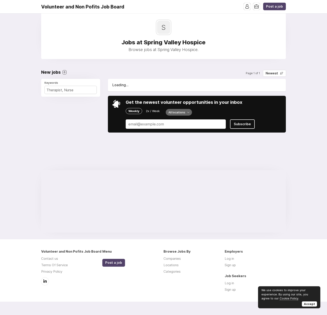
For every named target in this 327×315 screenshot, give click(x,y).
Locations (171, 265)
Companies (172, 258)
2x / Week (153, 111)
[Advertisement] (163, 201)
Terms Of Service (54, 265)
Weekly (133, 111)
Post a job (274, 6)
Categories (172, 271)
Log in (229, 258)
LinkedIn (45, 281)
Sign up (230, 265)
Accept (309, 304)
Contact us (49, 258)
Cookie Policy (289, 298)
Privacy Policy (51, 271)
